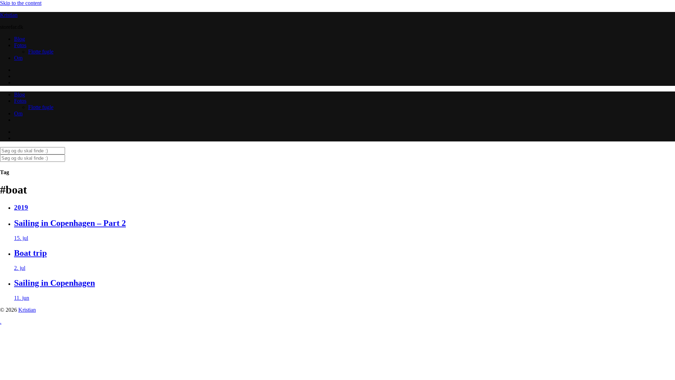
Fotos (20, 45)
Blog (19, 39)
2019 (21, 207)
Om (18, 58)
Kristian (9, 15)
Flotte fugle (40, 52)
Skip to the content (20, 3)
